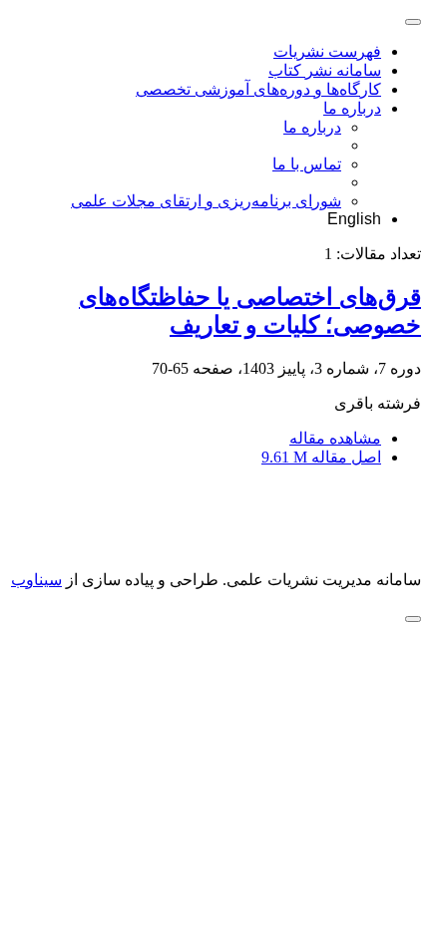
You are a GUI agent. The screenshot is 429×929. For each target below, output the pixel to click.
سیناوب (36, 579)
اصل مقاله (321, 457)
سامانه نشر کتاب (324, 70)
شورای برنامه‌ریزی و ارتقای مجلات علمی (206, 200)
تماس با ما (306, 163)
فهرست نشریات (327, 51)
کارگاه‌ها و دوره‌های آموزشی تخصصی (258, 89)
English (354, 218)
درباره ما (352, 108)
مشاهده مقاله (335, 438)
